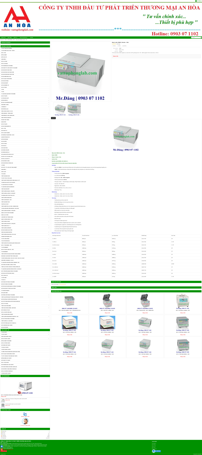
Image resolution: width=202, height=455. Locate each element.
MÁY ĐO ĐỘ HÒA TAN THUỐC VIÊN (7, 72)
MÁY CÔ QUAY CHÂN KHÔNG (6, 78)
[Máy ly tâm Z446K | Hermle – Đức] (70, 345)
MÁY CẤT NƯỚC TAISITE (5, 338)
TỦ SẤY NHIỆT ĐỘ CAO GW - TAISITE (8, 50)
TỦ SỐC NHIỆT (4, 277)
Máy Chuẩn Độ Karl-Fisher (6, 325)
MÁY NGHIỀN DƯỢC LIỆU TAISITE (7, 364)
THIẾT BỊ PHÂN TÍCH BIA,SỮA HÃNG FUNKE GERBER (10, 253)
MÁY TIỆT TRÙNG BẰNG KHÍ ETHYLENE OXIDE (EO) (10, 301)
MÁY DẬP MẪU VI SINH (5, 160)
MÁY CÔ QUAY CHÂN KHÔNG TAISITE (8, 353)
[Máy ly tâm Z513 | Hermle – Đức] (107, 323)
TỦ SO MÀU (3, 173)
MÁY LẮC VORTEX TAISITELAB (6, 371)
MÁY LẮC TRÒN (4, 61)
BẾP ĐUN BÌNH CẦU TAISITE (6, 358)
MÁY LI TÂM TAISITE (5, 362)
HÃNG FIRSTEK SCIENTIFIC (6, 117)
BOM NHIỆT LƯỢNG (5, 104)
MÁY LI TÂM (3, 52)
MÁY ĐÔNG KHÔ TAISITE (5, 345)
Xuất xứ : (116, 49)
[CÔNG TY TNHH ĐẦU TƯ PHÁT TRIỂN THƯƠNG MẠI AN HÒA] (101, 36)
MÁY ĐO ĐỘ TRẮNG (4, 80)
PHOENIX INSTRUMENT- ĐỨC (6, 236)
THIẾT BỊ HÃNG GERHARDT (6, 227)
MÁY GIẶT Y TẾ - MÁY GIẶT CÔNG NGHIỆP (9, 167)
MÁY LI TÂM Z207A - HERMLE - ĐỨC (107, 310)
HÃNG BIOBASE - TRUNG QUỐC (7, 113)
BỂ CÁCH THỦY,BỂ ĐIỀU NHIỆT (6, 102)
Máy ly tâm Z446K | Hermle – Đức (69, 354)
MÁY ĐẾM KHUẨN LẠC (5, 152)
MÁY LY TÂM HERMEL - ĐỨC (6, 245)
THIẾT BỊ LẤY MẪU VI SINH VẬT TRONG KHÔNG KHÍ (10, 266)
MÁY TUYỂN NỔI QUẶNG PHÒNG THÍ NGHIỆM (9, 271)
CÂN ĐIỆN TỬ (3, 106)
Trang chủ (3, 37)
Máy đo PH (154, 446)
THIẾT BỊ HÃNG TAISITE (5, 221)
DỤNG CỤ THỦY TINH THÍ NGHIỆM (7, 212)
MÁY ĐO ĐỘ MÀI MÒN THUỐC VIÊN (7, 74)
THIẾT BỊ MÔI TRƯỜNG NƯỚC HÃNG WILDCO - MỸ (10, 180)
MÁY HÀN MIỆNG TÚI (5, 85)
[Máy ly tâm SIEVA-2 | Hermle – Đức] (183, 301)
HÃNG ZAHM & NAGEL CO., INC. (7, 111)
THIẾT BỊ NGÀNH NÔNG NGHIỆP (7, 314)
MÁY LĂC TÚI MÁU (4, 303)
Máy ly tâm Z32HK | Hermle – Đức (183, 332)
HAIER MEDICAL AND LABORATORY (7, 115)
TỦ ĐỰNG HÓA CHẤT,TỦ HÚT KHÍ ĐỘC (8, 182)
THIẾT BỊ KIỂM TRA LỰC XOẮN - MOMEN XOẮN (9, 206)
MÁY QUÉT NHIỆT (4, 292)
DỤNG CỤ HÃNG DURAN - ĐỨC (6, 219)
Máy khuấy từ (154, 448)
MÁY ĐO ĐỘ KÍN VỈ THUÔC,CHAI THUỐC (8, 288)
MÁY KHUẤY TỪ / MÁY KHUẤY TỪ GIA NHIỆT (9, 67)
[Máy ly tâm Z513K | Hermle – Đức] (70, 323)
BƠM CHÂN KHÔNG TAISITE (6, 336)
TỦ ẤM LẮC (3, 279)
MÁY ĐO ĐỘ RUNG (4, 139)
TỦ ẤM (2, 89)
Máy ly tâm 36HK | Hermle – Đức (145, 332)
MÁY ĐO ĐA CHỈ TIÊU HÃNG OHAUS (7, 273)
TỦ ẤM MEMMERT (4, 251)
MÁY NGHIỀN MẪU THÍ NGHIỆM (7, 65)
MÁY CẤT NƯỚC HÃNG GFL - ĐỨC (7, 249)
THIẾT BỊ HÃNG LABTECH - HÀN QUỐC (8, 193)
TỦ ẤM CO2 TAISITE (4, 347)
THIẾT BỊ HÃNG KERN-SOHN (6, 197)
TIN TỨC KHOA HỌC (23, 37)
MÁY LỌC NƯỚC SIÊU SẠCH (6, 312)
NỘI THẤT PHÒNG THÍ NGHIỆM (6, 284)
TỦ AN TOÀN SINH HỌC (5, 240)
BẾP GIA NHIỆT (4, 54)
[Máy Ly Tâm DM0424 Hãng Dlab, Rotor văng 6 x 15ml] (25, 386)
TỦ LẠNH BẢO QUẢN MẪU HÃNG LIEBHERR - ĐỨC (10, 262)
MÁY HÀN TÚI (3, 145)
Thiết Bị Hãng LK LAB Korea (7, 320)
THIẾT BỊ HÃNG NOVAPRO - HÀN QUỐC (8, 210)
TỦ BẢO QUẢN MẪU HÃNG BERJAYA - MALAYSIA (10, 208)
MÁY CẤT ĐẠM (4, 87)
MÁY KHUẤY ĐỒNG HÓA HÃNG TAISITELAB (9, 366)
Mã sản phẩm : (115, 48)
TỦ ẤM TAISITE (4, 332)
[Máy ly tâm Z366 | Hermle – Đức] (145, 345)
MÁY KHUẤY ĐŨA (4, 147)
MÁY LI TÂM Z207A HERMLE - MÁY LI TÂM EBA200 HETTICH (69, 310)
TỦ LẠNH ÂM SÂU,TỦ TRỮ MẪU (7, 184)
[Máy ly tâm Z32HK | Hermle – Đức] (183, 323)
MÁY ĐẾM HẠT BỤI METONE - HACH (7, 134)
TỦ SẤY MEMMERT (4, 247)
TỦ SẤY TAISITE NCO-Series (6, 48)
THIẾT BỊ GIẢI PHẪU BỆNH (6, 305)
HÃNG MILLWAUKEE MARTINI (6, 232)
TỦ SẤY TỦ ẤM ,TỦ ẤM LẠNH (6, 178)
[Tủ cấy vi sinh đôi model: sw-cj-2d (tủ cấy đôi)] (3, 407)
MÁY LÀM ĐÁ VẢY (4, 275)
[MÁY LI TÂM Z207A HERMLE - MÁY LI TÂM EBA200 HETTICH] (70, 301)
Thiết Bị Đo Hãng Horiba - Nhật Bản (8, 307)
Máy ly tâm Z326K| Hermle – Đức (182, 354)
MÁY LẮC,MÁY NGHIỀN (5, 132)
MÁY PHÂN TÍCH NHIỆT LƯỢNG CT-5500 (8, 264)
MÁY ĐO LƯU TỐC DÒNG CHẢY (7, 156)
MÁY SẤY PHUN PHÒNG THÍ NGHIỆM (7, 318)
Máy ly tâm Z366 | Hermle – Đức (145, 354)
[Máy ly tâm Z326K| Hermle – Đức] (183, 345)
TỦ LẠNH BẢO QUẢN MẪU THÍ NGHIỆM (8, 93)
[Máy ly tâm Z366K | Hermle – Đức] (81, 71)
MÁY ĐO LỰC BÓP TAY (5, 158)
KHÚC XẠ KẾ (3, 171)
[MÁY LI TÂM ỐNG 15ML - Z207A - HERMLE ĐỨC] (145, 301)
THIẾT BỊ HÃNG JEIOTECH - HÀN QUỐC (8, 223)
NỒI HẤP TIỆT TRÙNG (5, 119)
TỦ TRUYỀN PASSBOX (5, 290)
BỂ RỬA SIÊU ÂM (4, 100)
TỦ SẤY (2, 91)
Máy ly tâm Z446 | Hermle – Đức (107, 354)
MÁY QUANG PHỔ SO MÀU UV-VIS (7, 154)
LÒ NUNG (3, 165)
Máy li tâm (153, 447)
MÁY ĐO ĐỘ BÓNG (4, 327)
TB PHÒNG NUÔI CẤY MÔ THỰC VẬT (8, 195)
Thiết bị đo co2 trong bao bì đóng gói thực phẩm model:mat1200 (16, 398)
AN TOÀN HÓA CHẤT (5, 98)
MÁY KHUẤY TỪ (4, 130)
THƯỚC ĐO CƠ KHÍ (4, 204)
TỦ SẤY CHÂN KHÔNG (5, 238)
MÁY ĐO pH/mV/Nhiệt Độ (6, 126)
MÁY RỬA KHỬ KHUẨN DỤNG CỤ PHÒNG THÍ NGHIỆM (11, 286)
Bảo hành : (116, 51)
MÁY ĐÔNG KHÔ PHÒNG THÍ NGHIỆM (8, 294)
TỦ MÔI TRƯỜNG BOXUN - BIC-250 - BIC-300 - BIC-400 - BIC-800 (12, 258)
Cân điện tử (154, 443)
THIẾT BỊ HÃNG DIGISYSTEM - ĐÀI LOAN (8, 234)
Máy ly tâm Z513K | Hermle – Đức (69, 332)
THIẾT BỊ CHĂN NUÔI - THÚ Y (6, 199)
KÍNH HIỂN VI (3, 59)
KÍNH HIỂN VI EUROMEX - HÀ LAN (7, 260)
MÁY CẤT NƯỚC (4, 124)
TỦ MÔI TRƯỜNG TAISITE (6, 349)
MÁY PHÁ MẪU (4, 141)
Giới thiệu (10, 37)
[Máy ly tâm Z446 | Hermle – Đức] (107, 345)
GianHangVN (199, 454)
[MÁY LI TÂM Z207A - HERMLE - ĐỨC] (107, 301)
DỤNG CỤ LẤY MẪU (4, 214)
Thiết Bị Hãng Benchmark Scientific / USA (9, 316)
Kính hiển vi (154, 444)
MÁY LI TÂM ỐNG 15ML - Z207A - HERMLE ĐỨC (145, 310)
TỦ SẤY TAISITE (4, 334)
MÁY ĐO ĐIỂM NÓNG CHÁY (6, 76)
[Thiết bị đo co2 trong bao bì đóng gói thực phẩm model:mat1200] (3, 402)
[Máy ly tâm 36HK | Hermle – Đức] (145, 323)
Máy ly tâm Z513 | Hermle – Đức (107, 332)
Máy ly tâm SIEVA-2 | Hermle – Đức (183, 310)
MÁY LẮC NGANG (4, 63)
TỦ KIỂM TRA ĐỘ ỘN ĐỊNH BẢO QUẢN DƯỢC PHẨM (10, 351)
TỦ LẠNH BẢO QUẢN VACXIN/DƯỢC (7, 186)
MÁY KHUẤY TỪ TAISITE (5, 360)
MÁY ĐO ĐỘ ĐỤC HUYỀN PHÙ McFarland (9, 299)
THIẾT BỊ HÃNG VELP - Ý (5, 225)
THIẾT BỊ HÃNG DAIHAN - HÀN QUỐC (8, 191)
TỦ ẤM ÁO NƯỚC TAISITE (6, 373)
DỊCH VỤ (15, 37)
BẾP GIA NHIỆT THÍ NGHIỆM (6, 340)
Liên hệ (31, 37)
